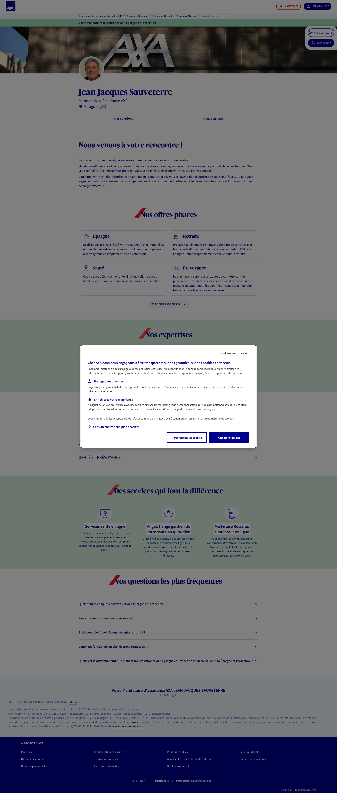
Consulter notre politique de (116, 427)
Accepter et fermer (229, 437)
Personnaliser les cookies (187, 437)
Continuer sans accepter (233, 353)
